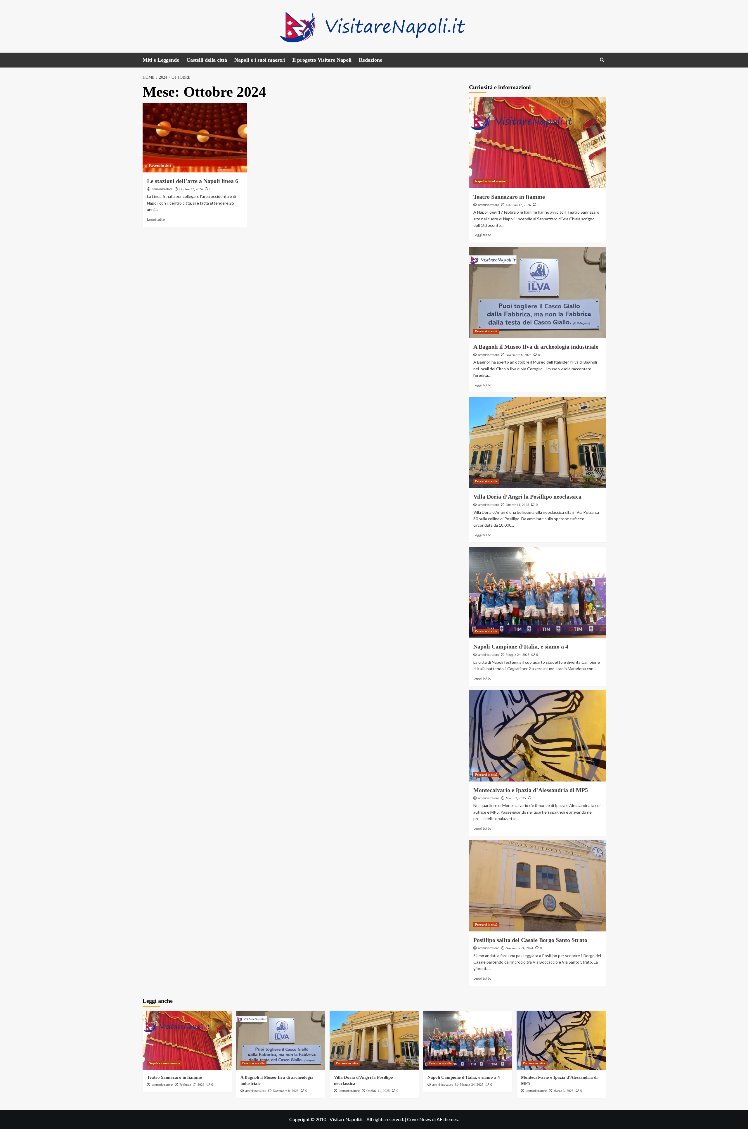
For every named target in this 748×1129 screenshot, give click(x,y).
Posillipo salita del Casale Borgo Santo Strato (530, 940)
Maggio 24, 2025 (517, 654)
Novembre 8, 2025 (518, 355)
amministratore (162, 189)
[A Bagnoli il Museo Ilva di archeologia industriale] (537, 292)
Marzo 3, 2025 (516, 798)
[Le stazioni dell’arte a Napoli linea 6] (195, 137)
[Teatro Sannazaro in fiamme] (537, 142)
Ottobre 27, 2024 (191, 189)
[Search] (602, 60)
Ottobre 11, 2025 (517, 504)
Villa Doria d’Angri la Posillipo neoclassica (527, 496)
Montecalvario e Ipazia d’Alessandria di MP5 (530, 790)
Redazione (370, 60)
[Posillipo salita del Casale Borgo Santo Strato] (537, 885)
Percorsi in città (160, 165)
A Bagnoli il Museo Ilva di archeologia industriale (535, 346)
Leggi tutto (156, 219)
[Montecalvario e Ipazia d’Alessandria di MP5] (537, 736)
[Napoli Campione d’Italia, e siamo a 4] (537, 592)
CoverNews (419, 1119)
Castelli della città (206, 60)
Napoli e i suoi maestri (259, 60)
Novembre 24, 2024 (519, 948)
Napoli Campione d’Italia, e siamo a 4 (520, 646)
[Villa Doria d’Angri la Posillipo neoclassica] (537, 442)
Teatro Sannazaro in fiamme (509, 196)
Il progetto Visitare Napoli (322, 60)
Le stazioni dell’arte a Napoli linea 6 (192, 181)
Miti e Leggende (161, 60)
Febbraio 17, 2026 (518, 205)
